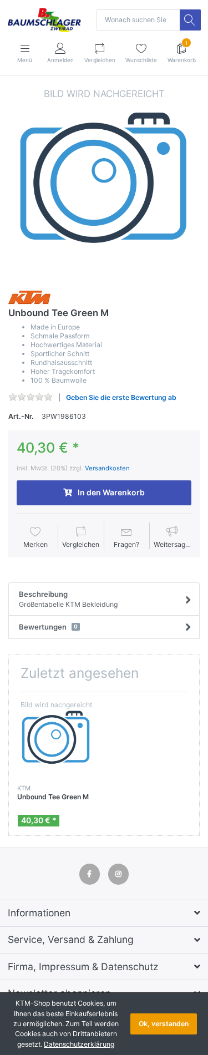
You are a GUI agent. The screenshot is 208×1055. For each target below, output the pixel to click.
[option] (104, 182)
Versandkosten (107, 468)
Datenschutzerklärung (79, 1044)
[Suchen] (190, 20)
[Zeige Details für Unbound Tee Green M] (56, 739)
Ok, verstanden (164, 1024)
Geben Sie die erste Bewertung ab (121, 397)
